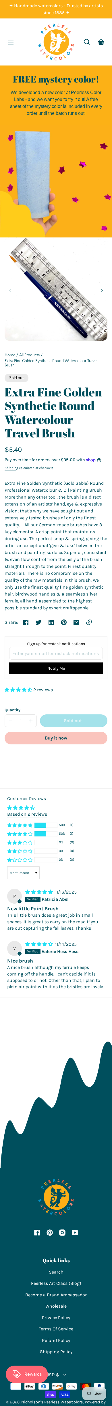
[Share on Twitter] (38, 622)
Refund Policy (56, 1340)
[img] (39, 892)
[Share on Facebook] (26, 622)
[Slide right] (101, 290)
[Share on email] (76, 622)
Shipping (11, 468)
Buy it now (56, 738)
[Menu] (11, 41)
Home (10, 355)
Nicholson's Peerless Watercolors (52, 1402)
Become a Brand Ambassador (56, 1295)
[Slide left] (11, 290)
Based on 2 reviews (27, 814)
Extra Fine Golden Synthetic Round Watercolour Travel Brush (51, 363)
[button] (86, 41)
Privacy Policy (56, 1317)
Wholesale (56, 1306)
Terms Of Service (56, 1329)
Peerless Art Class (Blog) (56, 1283)
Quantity (12, 710)
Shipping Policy (56, 1351)
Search (56, 1272)
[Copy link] (89, 622)
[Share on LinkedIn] (51, 622)
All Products (29, 355)
